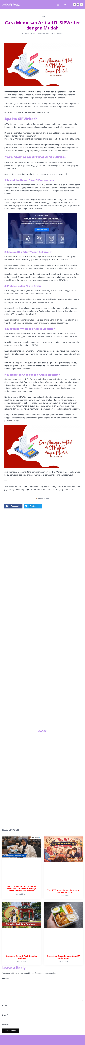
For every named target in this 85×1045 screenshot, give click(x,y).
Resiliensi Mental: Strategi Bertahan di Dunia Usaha (32, 723)
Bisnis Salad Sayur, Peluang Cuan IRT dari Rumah (60, 709)
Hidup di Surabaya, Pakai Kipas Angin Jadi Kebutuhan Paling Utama (60, 724)
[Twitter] (78, 4)
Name (5, 1006)
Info (43, 17)
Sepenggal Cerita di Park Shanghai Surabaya (31, 709)
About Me (42, 574)
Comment (7, 978)
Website (5, 1025)
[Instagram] (81, 4)
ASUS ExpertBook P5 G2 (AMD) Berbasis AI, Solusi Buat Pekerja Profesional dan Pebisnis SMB (32, 696)
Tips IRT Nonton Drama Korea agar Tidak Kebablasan (59, 695)
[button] (58, 5)
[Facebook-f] (74, 4)
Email (5, 1015)
